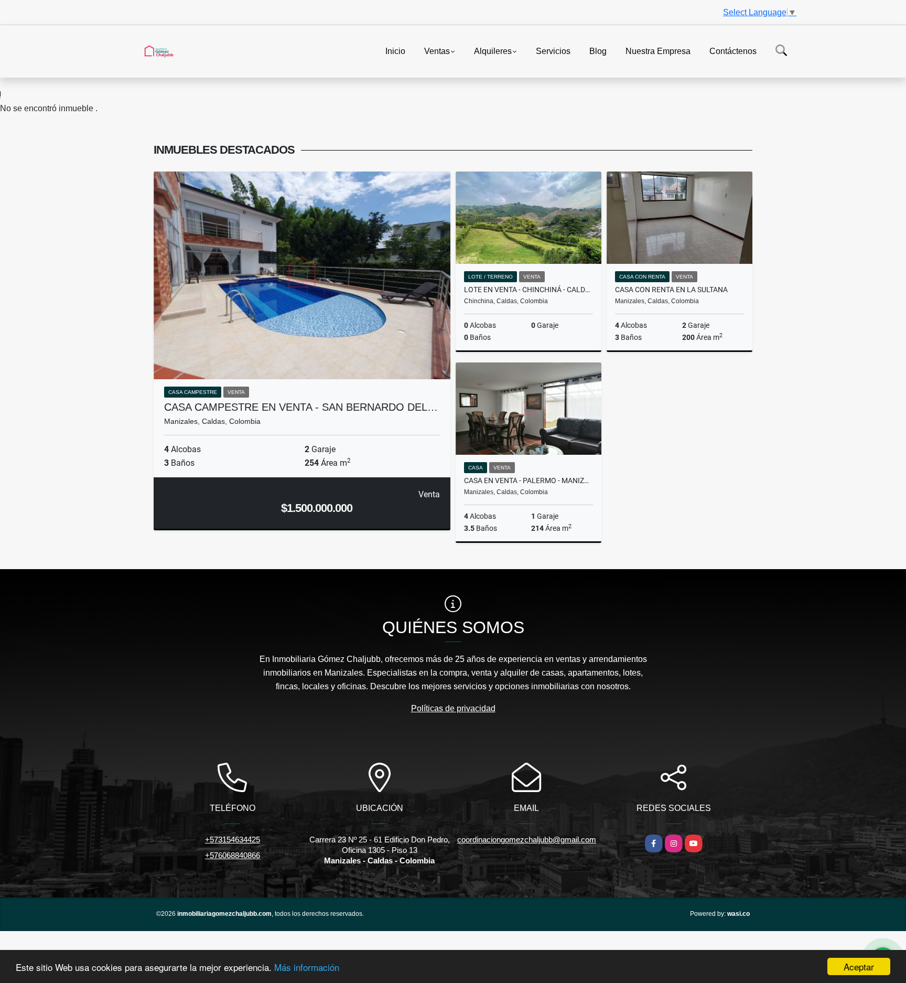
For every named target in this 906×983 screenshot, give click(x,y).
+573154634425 (232, 839)
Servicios (553, 50)
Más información (306, 967)
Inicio (395, 50)
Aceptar (859, 966)
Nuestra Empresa (658, 50)
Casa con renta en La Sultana (671, 289)
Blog (598, 50)
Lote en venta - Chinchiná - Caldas (528, 289)
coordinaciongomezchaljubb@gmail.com (526, 839)
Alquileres (493, 50)
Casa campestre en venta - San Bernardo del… (301, 407)
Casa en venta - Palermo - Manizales (528, 480)
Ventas (437, 50)
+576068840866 (232, 855)
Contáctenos (733, 50)
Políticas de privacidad (453, 708)
